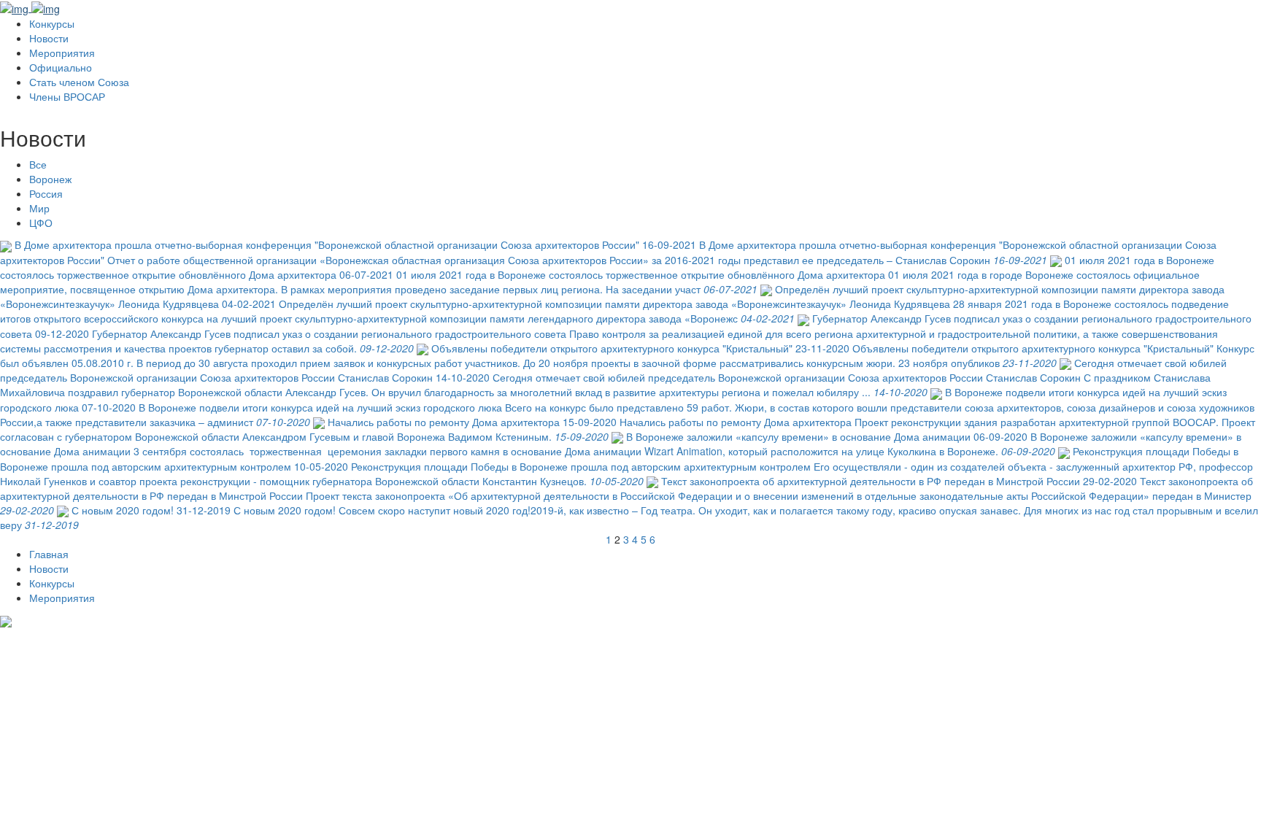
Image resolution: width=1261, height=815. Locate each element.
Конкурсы (51, 23)
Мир (39, 208)
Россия (46, 193)
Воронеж (50, 178)
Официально (60, 67)
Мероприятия (62, 52)
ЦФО (41, 222)
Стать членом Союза (79, 81)
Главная (49, 553)
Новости (49, 38)
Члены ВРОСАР (67, 96)
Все (38, 164)
